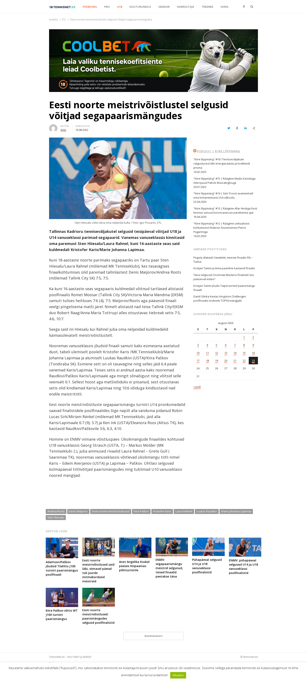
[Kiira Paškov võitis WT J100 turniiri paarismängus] (62, 590)
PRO (107, 7)
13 (225, 353)
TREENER (207, 7)
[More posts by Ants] (53, 127)
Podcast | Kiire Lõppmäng (218, 151)
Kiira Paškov (141, 511)
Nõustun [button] (178, 675)
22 (244, 360)
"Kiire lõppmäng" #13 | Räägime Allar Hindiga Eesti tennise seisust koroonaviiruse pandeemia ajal (225, 210)
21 (234, 360)
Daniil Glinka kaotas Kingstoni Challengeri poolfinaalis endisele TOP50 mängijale (219, 298)
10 (198, 353)
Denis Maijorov (78, 511)
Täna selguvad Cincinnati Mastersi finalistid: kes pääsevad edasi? (223, 277)
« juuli (197, 387)
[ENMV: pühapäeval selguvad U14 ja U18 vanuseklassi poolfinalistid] (245, 540)
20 (225, 360)
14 (234, 353)
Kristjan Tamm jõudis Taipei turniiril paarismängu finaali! (224, 288)
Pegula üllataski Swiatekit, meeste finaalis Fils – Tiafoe (223, 260)
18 (207, 360)
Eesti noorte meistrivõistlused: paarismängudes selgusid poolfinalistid (98, 616)
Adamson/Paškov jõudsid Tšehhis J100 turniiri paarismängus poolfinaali (62, 568)
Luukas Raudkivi (206, 511)
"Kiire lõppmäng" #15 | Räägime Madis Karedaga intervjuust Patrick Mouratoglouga (224, 181)
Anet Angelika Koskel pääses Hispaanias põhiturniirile (134, 566)
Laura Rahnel (183, 511)
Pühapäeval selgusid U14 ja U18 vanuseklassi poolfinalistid (207, 566)
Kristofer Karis (162, 511)
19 (216, 360)
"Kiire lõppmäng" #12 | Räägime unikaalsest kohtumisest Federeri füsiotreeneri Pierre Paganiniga (221, 228)
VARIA (224, 7)
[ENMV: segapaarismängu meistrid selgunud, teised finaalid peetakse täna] (172, 540)
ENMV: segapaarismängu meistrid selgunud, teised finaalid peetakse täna (169, 568)
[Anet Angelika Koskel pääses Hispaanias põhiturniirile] (135, 540)
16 (253, 353)
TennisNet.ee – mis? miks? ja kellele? (70, 656)
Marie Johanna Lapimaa (236, 511)
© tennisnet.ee (249, 656)
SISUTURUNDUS (140, 7)
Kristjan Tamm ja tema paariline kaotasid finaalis (224, 268)
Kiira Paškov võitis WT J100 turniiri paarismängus (62, 614)
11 (207, 353)
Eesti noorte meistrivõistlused (110, 511)
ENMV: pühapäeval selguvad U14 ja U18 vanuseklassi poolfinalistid (243, 566)
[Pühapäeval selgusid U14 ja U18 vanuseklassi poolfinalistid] (208, 540)
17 (198, 360)
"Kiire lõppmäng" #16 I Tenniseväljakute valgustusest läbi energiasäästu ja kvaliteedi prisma (221, 163)
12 (216, 353)
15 (244, 353)
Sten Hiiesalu (55, 517)
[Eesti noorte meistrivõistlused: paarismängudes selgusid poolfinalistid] (98, 590)
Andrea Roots (56, 511)
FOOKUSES (90, 7)
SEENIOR (164, 7)
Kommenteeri (154, 636)
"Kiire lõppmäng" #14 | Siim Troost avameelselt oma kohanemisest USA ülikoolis (223, 195)
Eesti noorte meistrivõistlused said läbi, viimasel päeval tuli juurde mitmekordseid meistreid (98, 570)
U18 (119, 7)
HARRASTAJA (185, 7)
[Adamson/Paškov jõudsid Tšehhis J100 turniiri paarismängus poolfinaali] (62, 540)
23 (253, 360)
